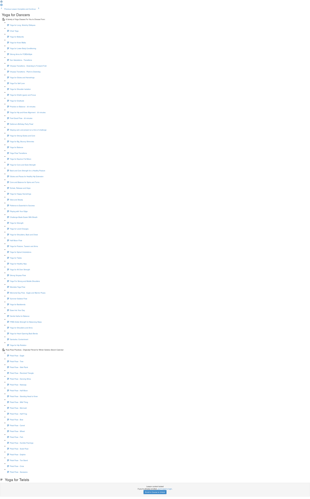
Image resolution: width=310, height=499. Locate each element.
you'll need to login (165, 489)
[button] (1, 2)
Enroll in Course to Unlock (155, 492)
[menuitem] (1, 5)
